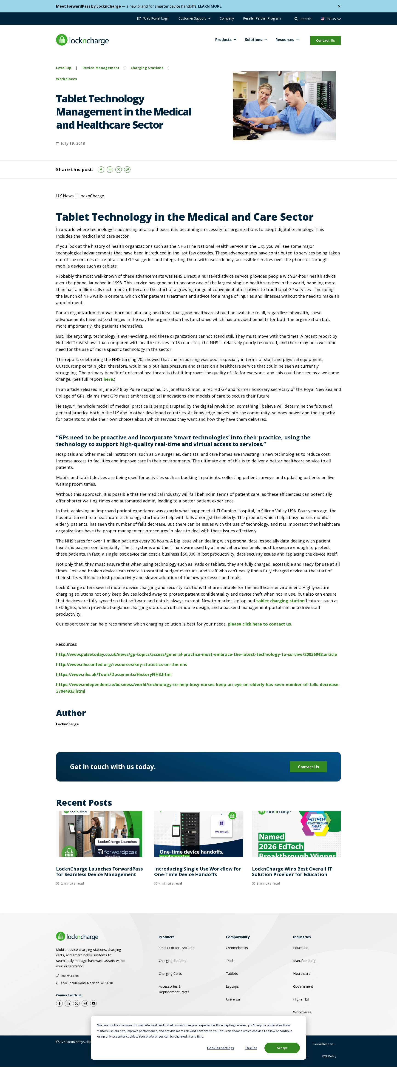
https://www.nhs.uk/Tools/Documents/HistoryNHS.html (114, 674)
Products (223, 39)
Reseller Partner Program (262, 18)
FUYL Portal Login (155, 18)
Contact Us (325, 40)
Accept (282, 1048)
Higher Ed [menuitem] (301, 999)
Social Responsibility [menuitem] (327, 1044)
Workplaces (66, 79)
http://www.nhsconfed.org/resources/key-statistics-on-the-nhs (121, 664)
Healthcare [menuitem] (302, 973)
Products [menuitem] (167, 936)
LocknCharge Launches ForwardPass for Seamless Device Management (99, 871)
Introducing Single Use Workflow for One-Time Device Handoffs (197, 871)
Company (227, 18)
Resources (284, 39)
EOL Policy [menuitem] (329, 1056)
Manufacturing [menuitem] (304, 960)
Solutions (253, 39)
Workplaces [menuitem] (302, 1012)
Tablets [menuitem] (232, 973)
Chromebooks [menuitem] (237, 947)
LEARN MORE (209, 6)
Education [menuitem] (301, 947)
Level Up (63, 68)
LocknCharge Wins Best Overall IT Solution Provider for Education (292, 871)
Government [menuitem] (303, 986)
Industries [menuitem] (302, 936)
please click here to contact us (259, 624)
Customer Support (192, 18)
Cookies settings (220, 1048)
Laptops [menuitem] (232, 986)
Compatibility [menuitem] (238, 936)
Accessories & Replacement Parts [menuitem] (174, 989)
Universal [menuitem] (233, 999)
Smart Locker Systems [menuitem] (176, 947)
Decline (251, 1048)
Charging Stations (147, 68)
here (108, 379)
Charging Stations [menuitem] (172, 960)
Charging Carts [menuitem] (170, 973)
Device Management (101, 68)
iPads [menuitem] (230, 960)
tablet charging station (280, 600)
